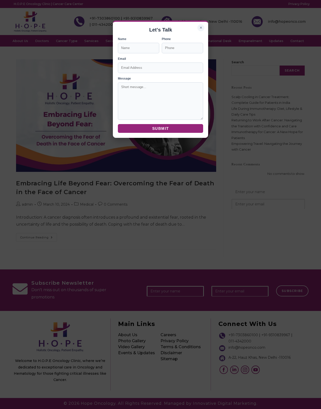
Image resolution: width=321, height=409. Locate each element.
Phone (166, 39)
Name (122, 39)
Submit (160, 128)
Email (122, 59)
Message (124, 78)
